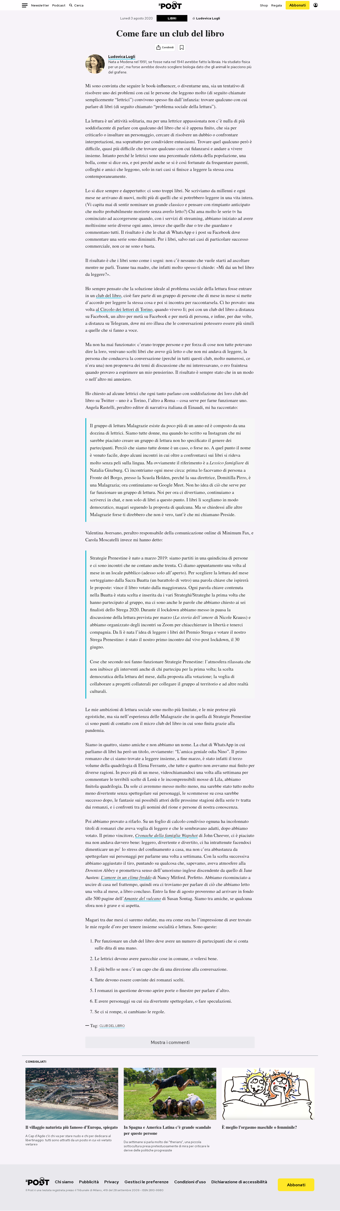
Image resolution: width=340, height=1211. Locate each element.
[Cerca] (70, 5)
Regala (276, 5)
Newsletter (40, 5)
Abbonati (297, 5)
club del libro (108, 295)
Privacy (111, 1181)
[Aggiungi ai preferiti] (181, 47)
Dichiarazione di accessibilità (239, 1181)
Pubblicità (89, 1181)
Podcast (58, 5)
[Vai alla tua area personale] (315, 5)
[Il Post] (170, 5)
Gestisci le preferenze (146, 1181)
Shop (264, 5)
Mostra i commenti (170, 1042)
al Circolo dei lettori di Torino (124, 309)
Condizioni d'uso (190, 1181)
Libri (172, 18)
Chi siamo (64, 1181)
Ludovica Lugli (208, 18)
